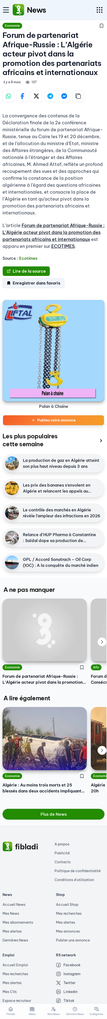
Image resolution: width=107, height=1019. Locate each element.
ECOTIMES (63, 246)
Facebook (72, 965)
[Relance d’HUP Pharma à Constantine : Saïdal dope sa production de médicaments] (12, 538)
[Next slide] (102, 641)
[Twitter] (36, 96)
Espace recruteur (16, 1000)
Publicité (62, 853)
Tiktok (68, 1000)
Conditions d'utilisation (74, 880)
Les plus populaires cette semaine (30, 440)
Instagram (72, 974)
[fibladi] (7, 847)
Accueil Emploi (15, 965)
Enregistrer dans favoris (36, 283)
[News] (18, 10)
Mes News (10, 913)
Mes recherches (69, 913)
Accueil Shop (67, 904)
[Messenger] (64, 96)
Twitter (69, 983)
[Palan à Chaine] (53, 350)
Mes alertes (12, 931)
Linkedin (70, 992)
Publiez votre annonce (56, 420)
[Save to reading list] (102, 26)
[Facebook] (22, 96)
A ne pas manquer (29, 589)
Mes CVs (9, 992)
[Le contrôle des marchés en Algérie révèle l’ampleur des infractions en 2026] (12, 513)
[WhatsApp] (8, 96)
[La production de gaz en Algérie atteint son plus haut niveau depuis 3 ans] (12, 463)
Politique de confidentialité (77, 871)
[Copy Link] (78, 96)
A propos (61, 844)
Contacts (62, 862)
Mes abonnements (17, 922)
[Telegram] (50, 96)
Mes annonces (68, 931)
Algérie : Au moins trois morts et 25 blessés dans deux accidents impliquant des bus (41, 788)
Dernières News (15, 940)
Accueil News (13, 904)
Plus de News (54, 814)
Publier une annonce (73, 940)
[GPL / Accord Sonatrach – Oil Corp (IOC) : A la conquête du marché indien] (12, 562)
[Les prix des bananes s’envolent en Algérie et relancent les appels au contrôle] (12, 488)
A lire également (26, 698)
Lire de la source (29, 271)
